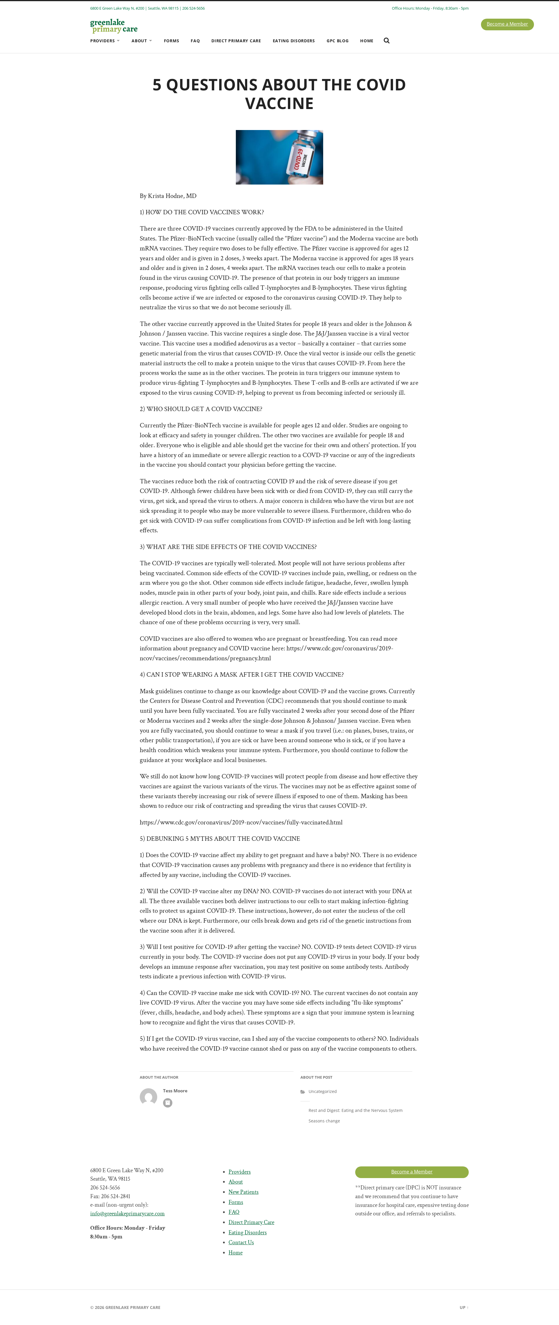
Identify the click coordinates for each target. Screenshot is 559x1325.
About (139, 40)
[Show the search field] (386, 40)
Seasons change (324, 1121)
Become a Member (507, 24)
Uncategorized (323, 1091)
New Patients (244, 1192)
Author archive (167, 1103)
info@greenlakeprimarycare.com (127, 1213)
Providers (102, 40)
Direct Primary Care (236, 40)
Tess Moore (175, 1091)
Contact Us (241, 1242)
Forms (171, 40)
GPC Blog (338, 40)
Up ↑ (464, 1307)
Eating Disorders (294, 40)
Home (367, 40)
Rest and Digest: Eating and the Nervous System (356, 1110)
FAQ (195, 40)
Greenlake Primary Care (132, 1307)
